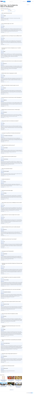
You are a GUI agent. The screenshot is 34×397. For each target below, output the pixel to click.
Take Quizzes (24, 1)
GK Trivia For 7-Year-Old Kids (11, 386)
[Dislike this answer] (8, 20)
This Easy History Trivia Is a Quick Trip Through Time (18, 380)
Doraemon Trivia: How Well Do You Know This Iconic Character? (18, 387)
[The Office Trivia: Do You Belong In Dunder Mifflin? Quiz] (3, 383)
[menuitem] (24, 1)
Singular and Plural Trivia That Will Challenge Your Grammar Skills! (3, 380)
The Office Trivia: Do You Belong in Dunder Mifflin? (3, 386)
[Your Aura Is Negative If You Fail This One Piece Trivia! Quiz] (10, 377)
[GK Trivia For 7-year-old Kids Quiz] (10, 383)
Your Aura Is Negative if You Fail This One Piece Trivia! (11, 380)
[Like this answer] (6, 20)
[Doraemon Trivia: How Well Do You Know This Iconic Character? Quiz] (18, 383)
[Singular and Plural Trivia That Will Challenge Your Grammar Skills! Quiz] (3, 377)
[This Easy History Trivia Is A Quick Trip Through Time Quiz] (18, 377)
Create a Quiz (28, 1)
